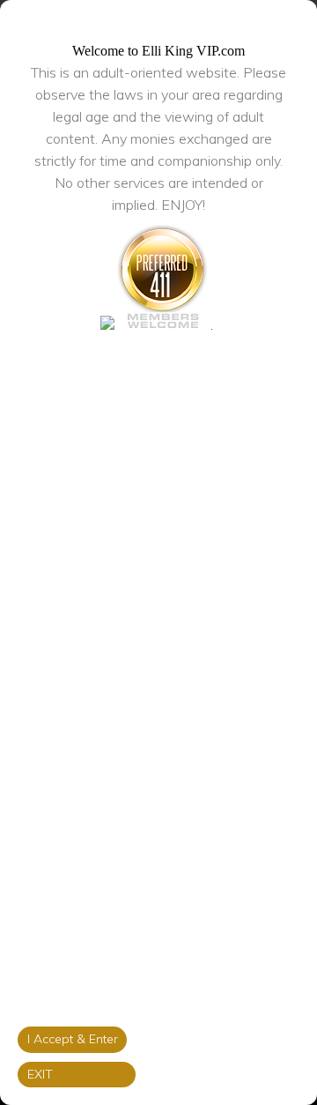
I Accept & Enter (72, 1039)
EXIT (40, 1074)
